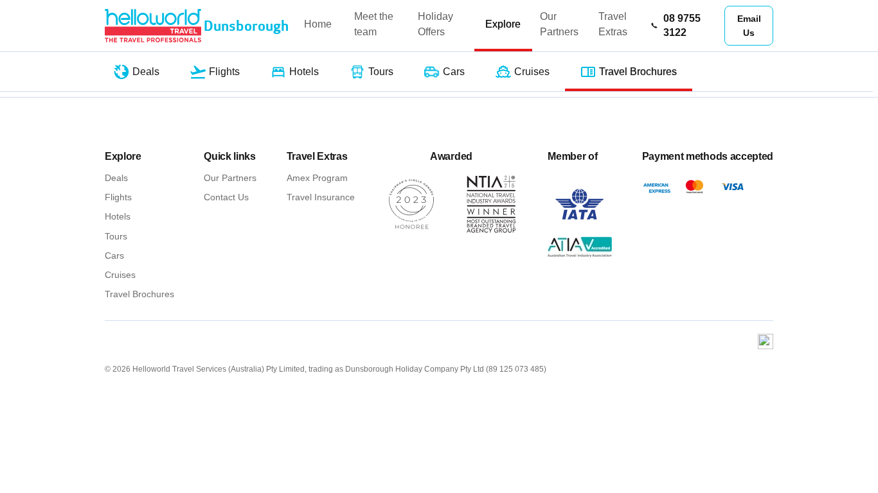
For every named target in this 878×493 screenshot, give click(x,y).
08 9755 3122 (682, 25)
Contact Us (226, 197)
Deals (116, 178)
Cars (114, 255)
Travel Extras (612, 24)
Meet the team (373, 24)
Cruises (120, 275)
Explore (503, 24)
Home (318, 24)
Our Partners (559, 24)
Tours (116, 236)
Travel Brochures (139, 294)
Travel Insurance (321, 197)
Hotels (117, 216)
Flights (118, 197)
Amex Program (317, 178)
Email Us (748, 25)
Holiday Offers (435, 24)
